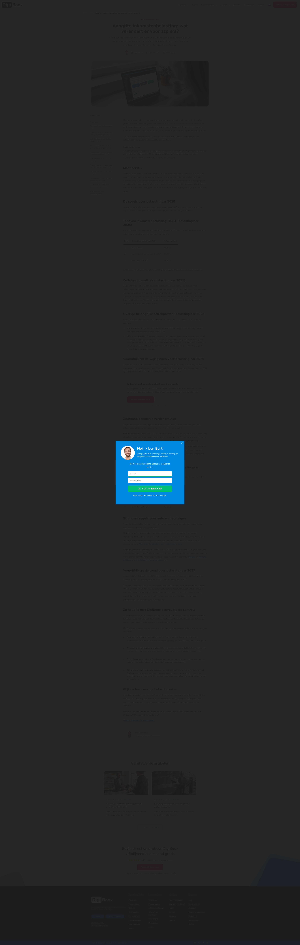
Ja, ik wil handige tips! (150, 488)
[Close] (181, 443)
